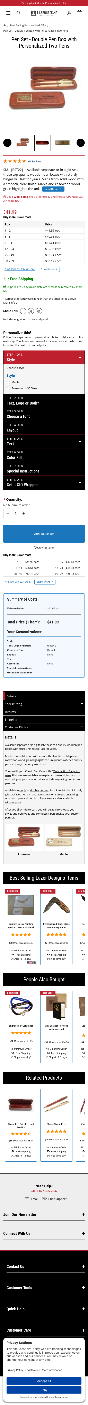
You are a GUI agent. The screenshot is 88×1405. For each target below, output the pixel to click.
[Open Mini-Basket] (79, 13)
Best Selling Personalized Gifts (28, 25)
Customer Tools (19, 1287)
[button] (23, 143)
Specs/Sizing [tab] (13, 704)
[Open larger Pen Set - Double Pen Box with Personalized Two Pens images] (44, 90)
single (22, 790)
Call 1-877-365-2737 (44, 1191)
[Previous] (7, 143)
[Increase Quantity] (23, 513)
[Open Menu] (8, 13)
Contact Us (15, 1266)
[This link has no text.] (23, 311)
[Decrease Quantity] (7, 513)
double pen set (39, 790)
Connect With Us (16, 1233)
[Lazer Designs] (44, 13)
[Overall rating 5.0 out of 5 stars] (14, 162)
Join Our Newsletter (19, 1214)
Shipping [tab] (11, 719)
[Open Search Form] (19, 13)
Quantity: (14, 499)
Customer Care (19, 1330)
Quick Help (16, 1308)
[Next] (81, 143)
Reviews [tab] (10, 712)
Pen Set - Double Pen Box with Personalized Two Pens (35, 30)
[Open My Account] (69, 13)
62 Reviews (35, 161)
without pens (13, 802)
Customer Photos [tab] (16, 727)
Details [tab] (11, 696)
